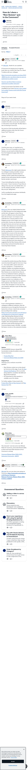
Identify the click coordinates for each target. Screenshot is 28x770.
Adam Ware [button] (8, 336)
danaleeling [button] (8, 163)
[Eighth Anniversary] (6, 340)
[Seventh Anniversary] (6, 399)
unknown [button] (8, 20)
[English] (8, 1)
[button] (4, 21)
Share (5, 42)
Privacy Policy (14, 757)
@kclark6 (5, 65)
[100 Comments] (17, 59)
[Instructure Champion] (6, 439)
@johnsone (8, 170)
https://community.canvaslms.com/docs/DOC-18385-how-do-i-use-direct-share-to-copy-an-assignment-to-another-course (13, 76)
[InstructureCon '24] (23, 465)
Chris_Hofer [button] (8, 433)
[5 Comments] (20, 163)
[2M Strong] (19, 465)
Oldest (8, 52)
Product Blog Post (8, 356)
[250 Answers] (10, 439)
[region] (13, 758)
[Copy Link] (22, 24)
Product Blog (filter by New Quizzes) (11, 383)
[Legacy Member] (8, 439)
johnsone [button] (7, 141)
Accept (13, 761)
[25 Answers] (8, 340)
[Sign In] (25, 1)
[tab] (4, 48)
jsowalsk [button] (7, 465)
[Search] (23, 1)
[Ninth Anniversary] (18, 141)
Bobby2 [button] (7, 59)
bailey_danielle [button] (9, 393)
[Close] (24, 749)
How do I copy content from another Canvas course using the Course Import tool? (13, 90)
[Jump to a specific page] (25, 55)
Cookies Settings (13, 765)
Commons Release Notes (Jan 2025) (13, 357)
